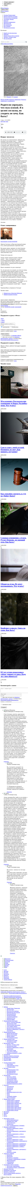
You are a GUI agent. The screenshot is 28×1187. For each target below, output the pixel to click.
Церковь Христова (9, 1169)
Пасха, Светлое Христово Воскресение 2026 (14, 1023)
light (2, 121)
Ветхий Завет (10, 1009)
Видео (5, 1116)
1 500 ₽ (2, 320)
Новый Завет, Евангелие (13, 1008)
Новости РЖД (7, 1060)
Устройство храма (11, 1042)
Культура (6, 1085)
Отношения (7, 1054)
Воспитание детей (8, 1043)
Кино (8, 1093)
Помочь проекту (5, 333)
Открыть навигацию (9, 2)
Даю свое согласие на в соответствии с (11, 338)
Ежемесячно (15, 327)
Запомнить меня (6, 704)
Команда (6, 975)
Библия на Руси (11, 1018)
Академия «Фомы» (9, 19)
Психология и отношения (10, 18)
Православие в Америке (13, 1100)
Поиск (5, 5)
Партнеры (6, 978)
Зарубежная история (12, 1074)
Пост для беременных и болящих (15, 1125)
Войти (11, 43)
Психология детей (11, 1046)
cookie (18, 998)
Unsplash (15, 97)
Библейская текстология (13, 1012)
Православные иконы (9, 1032)
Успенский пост (11, 1122)
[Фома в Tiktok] (6, 963)
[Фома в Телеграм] (7, 961)
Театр (8, 1095)
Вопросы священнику (9, 22)
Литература (10, 1088)
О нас (5, 969)
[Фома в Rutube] (6, 965)
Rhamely (9, 97)
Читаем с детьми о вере (10, 37)
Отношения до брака (12, 1081)
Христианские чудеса (12, 1065)
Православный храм (9, 1039)
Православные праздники (11, 1021)
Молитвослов (7, 23)
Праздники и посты (9, 1118)
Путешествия (7, 1058)
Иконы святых (11, 1036)
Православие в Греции (13, 1104)
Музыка (9, 1090)
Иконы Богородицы (12, 1033)
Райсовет (6, 34)
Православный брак (12, 1082)
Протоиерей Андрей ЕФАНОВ (9, 241)
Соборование (10, 1162)
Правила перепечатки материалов (13, 997)
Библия (6, 1007)
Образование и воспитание (11, 1057)
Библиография (11, 1019)
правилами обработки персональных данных (13, 991)
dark (4, 121)
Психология (7, 1075)
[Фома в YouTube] (6, 964)
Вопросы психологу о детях (14, 1053)
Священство (10, 1163)
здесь (15, 331)
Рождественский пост (12, 1120)
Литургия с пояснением (13, 1166)
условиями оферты (16, 335)
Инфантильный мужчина (10, 294)
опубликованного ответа (7, 304)
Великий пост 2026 (12, 1121)
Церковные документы (10, 1170)
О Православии (11, 1067)
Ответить (6, 761)
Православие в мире (9, 1099)
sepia (7, 121)
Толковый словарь (12, 1096)
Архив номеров (8, 979)
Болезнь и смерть (11, 1076)
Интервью (6, 1111)
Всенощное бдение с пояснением (15, 1167)
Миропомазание (11, 1160)
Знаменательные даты (13, 1069)
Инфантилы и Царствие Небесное (13, 293)
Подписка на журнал (9, 27)
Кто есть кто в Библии (13, 1011)
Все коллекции (8, 38)
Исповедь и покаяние (12, 1157)
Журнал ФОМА (5, 99)
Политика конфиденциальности (12, 996)
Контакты (6, 974)
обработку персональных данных (10, 337)
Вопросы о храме (11, 1152)
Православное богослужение (11, 35)
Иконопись (10, 1089)
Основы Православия (9, 15)
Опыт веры (10, 1064)
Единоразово (6, 327)
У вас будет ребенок (12, 1051)
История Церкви (11, 1071)
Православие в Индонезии (14, 1109)
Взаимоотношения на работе (14, 1083)
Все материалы (8, 25)
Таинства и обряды (9, 1153)
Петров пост (10, 1124)
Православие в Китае (12, 1110)
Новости (6, 20)
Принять (15, 1185)
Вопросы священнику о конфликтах (13, 100)
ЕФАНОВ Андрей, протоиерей (13, 307)
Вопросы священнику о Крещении (16, 1145)
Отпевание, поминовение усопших (16, 1159)
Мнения (6, 1113)
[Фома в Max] (5, 967)
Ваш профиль (7, 3)
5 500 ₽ (2, 322)
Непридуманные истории (10, 16)
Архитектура (10, 1086)
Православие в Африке (13, 1102)
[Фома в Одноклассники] (8, 960)
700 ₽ (2, 318)
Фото (5, 1114)
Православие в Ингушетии (14, 1107)
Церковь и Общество (9, 1171)
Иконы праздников (12, 1035)
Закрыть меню (4, 9)
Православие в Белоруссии (14, 1103)
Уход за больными (11, 1078)
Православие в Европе (13, 1106)
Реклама (6, 972)
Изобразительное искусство (14, 1092)
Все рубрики (7, 26)
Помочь (6, 8)
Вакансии (6, 976)
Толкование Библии (12, 1016)
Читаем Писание (11, 1015)
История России (11, 1072)
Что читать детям (11, 1050)
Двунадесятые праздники (13, 1025)
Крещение (9, 1155)
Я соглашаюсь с (11, 335)
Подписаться (19, 987)
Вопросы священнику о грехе (15, 1139)
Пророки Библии (11, 1014)
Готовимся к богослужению (11, 1164)
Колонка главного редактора (11, 1056)
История (6, 1068)
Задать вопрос (4, 305)
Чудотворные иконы (12, 1037)
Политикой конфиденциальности (9, 339)
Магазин (6, 971)
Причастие (10, 1156)
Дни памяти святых (12, 1026)
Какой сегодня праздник (10, 33)
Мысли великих (11, 1097)
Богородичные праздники (14, 1028)
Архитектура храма (12, 1040)
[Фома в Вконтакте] (7, 958)
